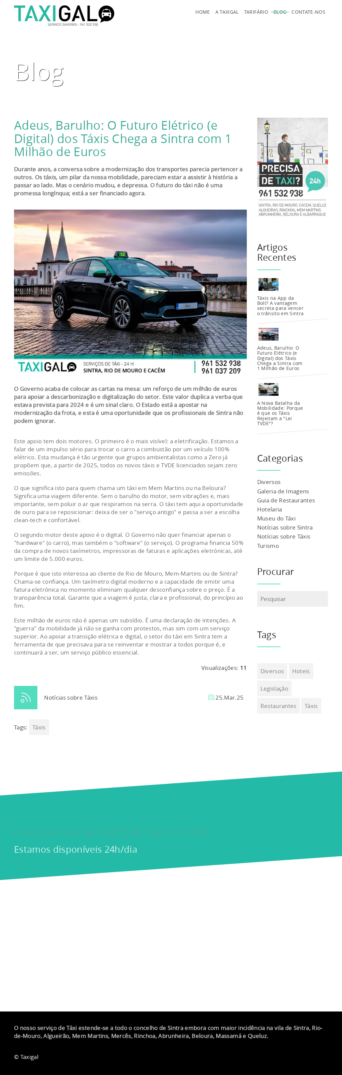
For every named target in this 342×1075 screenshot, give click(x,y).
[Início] (64, 8)
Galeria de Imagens (283, 491)
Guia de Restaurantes (286, 500)
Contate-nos (308, 12)
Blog (280, 12)
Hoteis (301, 671)
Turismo (268, 546)
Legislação (274, 688)
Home (202, 12)
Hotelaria (269, 509)
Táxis (39, 727)
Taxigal (29, 1057)
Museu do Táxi (276, 518)
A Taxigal (227, 12)
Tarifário (256, 12)
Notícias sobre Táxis (284, 536)
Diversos (269, 482)
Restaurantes (279, 706)
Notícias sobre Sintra (285, 527)
